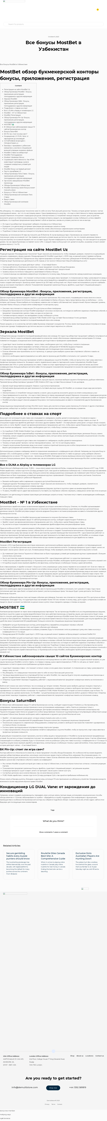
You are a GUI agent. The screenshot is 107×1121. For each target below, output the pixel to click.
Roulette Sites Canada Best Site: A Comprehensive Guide (53, 856)
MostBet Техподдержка (13, 155)
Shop (72, 1056)
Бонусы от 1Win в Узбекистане (15, 192)
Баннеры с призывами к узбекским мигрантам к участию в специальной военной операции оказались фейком (18, 148)
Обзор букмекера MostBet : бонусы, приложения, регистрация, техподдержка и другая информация (18, 94)
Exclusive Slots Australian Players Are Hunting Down (87, 856)
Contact (59, 1104)
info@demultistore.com (25, 1087)
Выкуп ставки (9, 199)
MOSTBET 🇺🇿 (9, 124)
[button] (102, 11)
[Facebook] (102, 895)
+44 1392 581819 (77, 1087)
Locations (89, 1056)
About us (79, 1056)
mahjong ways (5, 1114)
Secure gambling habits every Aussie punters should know (18, 856)
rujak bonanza (5, 1118)
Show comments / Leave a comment (53, 832)
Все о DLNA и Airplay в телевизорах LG (18, 110)
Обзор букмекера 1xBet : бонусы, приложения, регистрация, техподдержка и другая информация (18, 103)
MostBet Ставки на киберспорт (16, 153)
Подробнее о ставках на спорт (15, 108)
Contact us (99, 1056)
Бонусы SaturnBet (11, 131)
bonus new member (7, 1111)
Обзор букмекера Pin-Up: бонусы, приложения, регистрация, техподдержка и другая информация (18, 120)
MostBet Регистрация (12, 115)
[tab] (53, 831)
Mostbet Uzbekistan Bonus (14, 157)
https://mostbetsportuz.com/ (76, 261)
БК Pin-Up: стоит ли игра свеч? (15, 134)
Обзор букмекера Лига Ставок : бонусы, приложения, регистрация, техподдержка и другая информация (19, 176)
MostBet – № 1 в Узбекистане (15, 113)
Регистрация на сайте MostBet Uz (17, 89)
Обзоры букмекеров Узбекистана (17, 185)
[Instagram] (98, 895)
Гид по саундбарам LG (12, 171)
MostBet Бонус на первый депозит (17, 169)
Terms (53, 1104)
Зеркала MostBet (10, 99)
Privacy (47, 1104)
